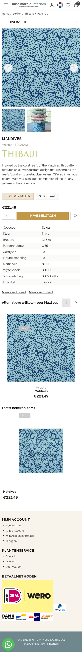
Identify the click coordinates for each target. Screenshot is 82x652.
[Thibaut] (20, 156)
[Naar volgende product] (76, 22)
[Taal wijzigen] (60, 5)
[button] (6, 5)
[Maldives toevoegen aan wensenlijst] (75, 216)
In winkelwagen (42, 215)
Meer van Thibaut (14, 292)
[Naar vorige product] (66, 22)
